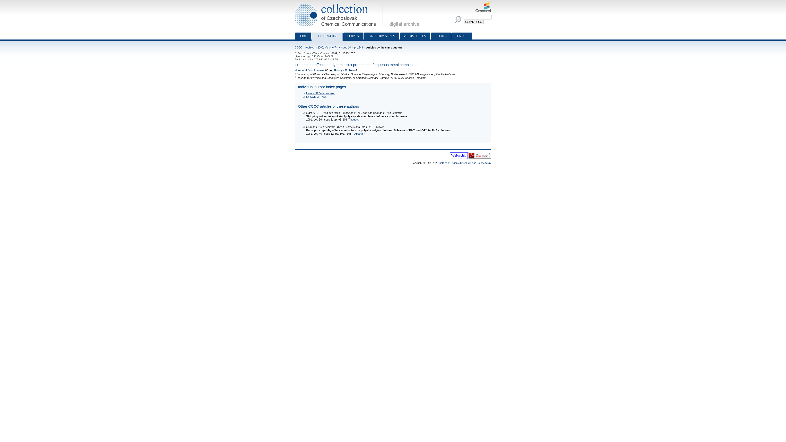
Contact (461, 36)
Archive (309, 47)
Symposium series (381, 36)
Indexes (441, 36)
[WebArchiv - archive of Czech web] (459, 158)
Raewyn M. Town (345, 70)
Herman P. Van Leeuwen (310, 70)
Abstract (354, 119)
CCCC (298, 47)
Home (303, 36)
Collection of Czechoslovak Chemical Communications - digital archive (340, 3)
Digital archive (327, 36)
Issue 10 (346, 47)
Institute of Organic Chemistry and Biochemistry (465, 163)
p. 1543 (358, 47)
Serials (353, 36)
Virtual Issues (415, 36)
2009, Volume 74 (327, 47)
